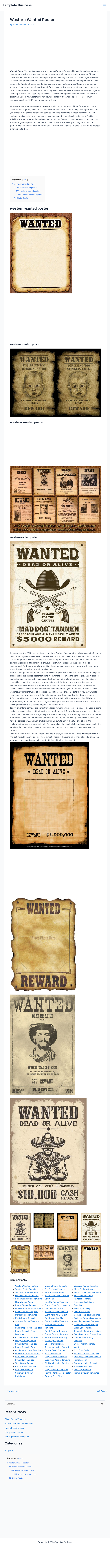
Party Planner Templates (56, 1357)
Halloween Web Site (83, 1366)
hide (25, 180)
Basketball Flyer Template (56, 1311)
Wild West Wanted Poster (26, 1292)
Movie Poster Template (25, 1318)
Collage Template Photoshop (87, 1315)
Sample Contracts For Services (19, 1423)
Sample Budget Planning (56, 1337)
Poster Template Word (25, 1347)
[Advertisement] (32, 48)
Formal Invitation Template (86, 1363)
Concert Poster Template (26, 1337)
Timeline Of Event (82, 1311)
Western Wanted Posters (26, 1286)
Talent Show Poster (24, 1363)
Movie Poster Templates (26, 1315)
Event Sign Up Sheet (54, 1340)
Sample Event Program (55, 1350)
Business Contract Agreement (87, 1318)
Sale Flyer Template (83, 1328)
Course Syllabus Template (56, 1334)
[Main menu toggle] (104, 5)
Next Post (101, 1391)
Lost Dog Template (82, 1369)
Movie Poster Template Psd (27, 1353)
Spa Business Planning (55, 1289)
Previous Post (11, 1391)
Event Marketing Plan (54, 1318)
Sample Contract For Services (87, 1334)
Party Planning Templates (56, 1369)
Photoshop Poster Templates (28, 1328)
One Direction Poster (54, 1308)
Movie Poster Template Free (28, 1308)
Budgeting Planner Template (57, 1360)
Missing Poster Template (56, 1286)
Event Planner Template (26, 1344)
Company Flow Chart (14, 1432)
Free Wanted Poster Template (28, 1299)
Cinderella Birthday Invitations (87, 1331)
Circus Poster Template (25, 1366)
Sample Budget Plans (54, 1292)
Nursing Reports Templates (17, 1437)
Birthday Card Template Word (87, 1292)
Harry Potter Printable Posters (58, 1373)
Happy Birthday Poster (25, 1340)
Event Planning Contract (56, 1315)
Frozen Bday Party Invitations (58, 1305)
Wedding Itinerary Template (86, 1321)
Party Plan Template (24, 1369)
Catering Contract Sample (86, 1324)
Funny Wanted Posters (25, 1305)
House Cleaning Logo (14, 1428)
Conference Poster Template (28, 1350)
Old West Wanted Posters (26, 1295)
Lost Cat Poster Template (56, 1302)
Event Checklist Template (56, 1321)
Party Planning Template (26, 1357)
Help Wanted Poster (24, 1302)
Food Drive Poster (53, 1353)
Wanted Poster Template (26, 1289)
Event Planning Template (56, 1331)
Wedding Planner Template (86, 1286)
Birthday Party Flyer (53, 1376)
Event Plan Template (24, 1360)
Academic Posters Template (86, 1353)
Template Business (17, 5)
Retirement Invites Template (57, 1347)
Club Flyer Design (82, 1350)
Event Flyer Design (82, 1308)
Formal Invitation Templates (86, 1373)
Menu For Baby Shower (84, 1289)
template (9, 1450)
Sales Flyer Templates (54, 1344)
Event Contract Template (26, 1311)
